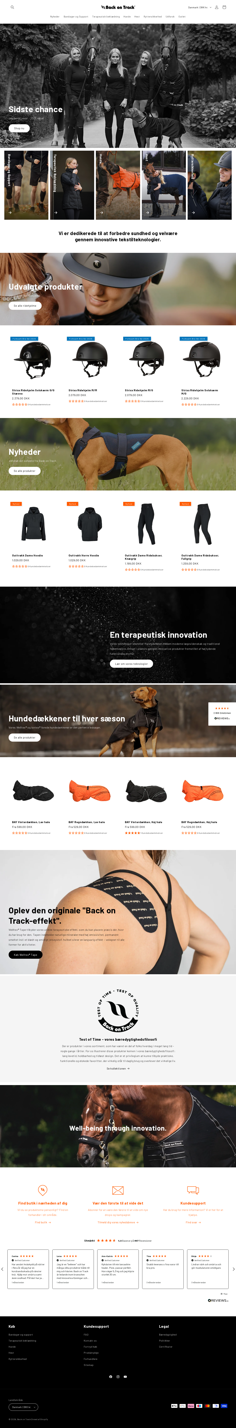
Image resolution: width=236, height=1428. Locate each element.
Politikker (164, 1340)
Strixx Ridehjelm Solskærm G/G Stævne (33, 391)
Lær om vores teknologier (131, 663)
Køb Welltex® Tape (25, 954)
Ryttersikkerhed (18, 1358)
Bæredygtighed (168, 1334)
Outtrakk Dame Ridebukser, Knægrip (143, 556)
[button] (12, 7)
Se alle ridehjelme (25, 305)
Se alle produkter (24, 470)
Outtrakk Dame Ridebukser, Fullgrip (200, 556)
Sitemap (88, 1364)
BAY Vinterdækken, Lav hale (31, 822)
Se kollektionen (116, 1068)
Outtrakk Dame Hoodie (27, 555)
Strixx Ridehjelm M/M (83, 390)
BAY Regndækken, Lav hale (87, 822)
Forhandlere (90, 1358)
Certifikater (166, 1346)
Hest (11, 1352)
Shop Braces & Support (29, 128)
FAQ (86, 1334)
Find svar (191, 1222)
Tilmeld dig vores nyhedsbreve (116, 1222)
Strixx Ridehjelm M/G (139, 390)
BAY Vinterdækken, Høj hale (143, 822)
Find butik (41, 1222)
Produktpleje (91, 1352)
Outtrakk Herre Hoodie (84, 555)
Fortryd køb (90, 1346)
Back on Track (24, 1419)
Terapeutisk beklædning (22, 1340)
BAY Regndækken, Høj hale (199, 822)
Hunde (12, 1346)
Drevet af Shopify (39, 1419)
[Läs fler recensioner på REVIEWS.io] (218, 1301)
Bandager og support (21, 1334)
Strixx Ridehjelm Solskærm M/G (199, 391)
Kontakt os (90, 1340)
